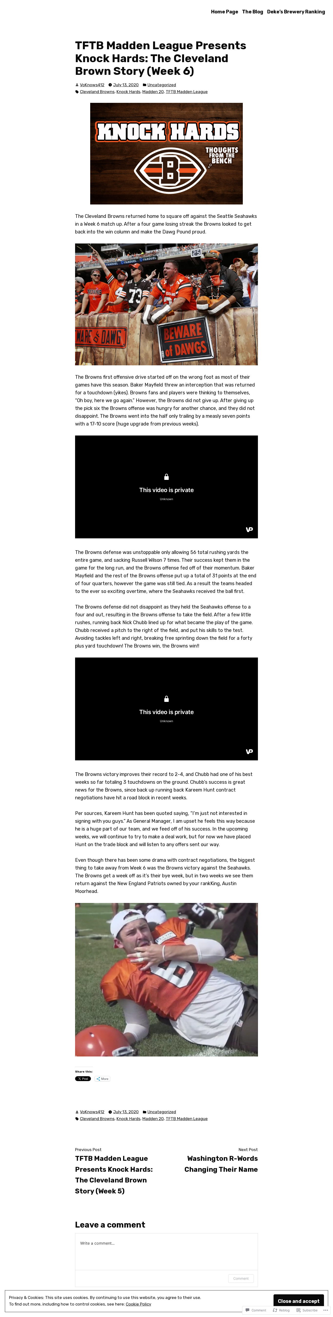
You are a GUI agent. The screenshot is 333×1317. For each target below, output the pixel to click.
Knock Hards (128, 91)
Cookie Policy (138, 1304)
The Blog (252, 11)
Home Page (224, 11)
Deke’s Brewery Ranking (296, 11)
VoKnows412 (92, 84)
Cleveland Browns (97, 91)
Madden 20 (153, 91)
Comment (241, 1278)
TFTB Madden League (187, 91)
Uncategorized (161, 84)
